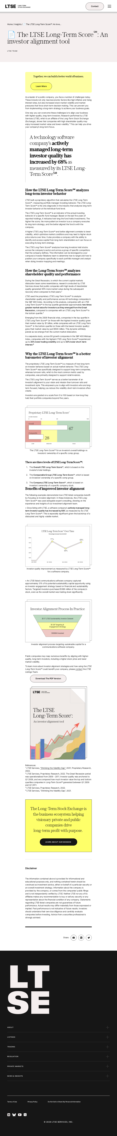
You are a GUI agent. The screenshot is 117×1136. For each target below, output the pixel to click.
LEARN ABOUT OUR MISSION (58, 842)
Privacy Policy (32, 1102)
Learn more (41, 86)
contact (78, 669)
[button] (109, 6)
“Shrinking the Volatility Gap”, (53, 768)
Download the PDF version (48, 678)
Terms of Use (12, 1102)
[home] (18, 6)
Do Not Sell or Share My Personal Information (64, 1102)
